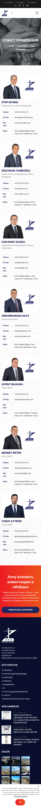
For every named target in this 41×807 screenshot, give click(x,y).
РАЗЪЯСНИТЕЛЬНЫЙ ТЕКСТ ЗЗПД (16, 699)
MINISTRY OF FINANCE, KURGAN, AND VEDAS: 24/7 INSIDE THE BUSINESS (26, 742)
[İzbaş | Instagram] (23, 5)
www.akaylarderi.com (22, 336)
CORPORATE (22, 46)
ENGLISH (21, 2)
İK (4, 688)
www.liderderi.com (21, 268)
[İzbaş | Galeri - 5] (15, 770)
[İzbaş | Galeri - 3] (25, 760)
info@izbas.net (6, 655)
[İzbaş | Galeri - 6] (25, 770)
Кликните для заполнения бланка (20, 611)
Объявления (8, 685)
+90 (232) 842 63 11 (8, 648)
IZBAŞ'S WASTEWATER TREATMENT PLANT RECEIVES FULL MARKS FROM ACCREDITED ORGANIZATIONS (26, 719)
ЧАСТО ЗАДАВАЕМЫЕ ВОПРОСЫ (15, 692)
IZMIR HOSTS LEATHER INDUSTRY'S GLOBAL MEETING (26, 731)
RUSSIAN (33, 2)
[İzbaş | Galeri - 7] (6, 780)
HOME (11, 46)
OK (20, 802)
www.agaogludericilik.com (24, 542)
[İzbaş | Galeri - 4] (6, 770)
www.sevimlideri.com (22, 123)
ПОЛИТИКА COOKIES (20, 796)
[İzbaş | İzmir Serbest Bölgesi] (5, 13)
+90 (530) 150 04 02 (8, 650)
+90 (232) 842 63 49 (8, 653)
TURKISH (10, 2)
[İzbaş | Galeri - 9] (25, 780)
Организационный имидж (14, 674)
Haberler (7, 681)
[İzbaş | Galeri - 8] (15, 780)
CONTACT (7, 695)
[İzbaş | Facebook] (19, 5)
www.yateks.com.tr (22, 194)
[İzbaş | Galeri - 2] (15, 760)
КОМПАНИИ (8, 677)
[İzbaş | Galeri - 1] (6, 760)
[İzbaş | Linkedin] (15, 5)
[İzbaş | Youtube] (27, 5)
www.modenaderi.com (23, 473)
